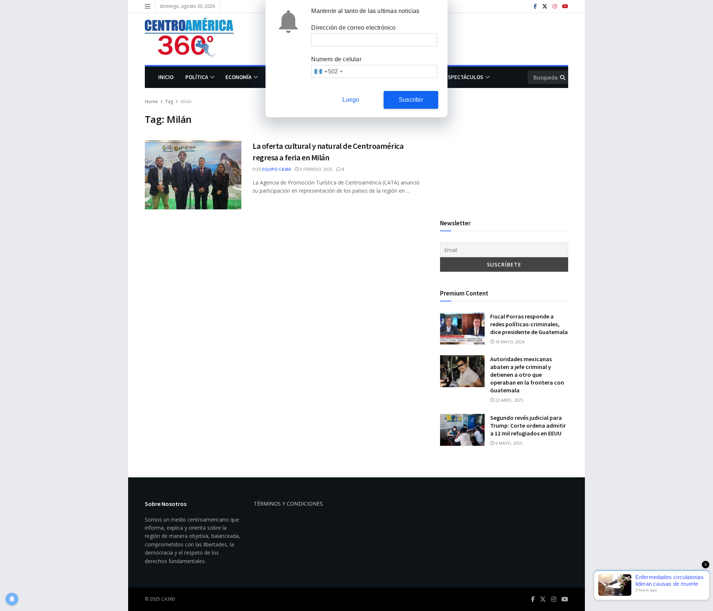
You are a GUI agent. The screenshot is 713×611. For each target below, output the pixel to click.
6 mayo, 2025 (508, 443)
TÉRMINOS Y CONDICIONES (288, 503)
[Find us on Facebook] (535, 6)
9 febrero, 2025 (315, 169)
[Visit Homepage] (194, 39)
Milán (186, 101)
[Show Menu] (147, 6)
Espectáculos (464, 77)
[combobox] (328, 71)
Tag (169, 101)
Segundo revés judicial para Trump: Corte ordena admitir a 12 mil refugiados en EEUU (528, 425)
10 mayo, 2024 (509, 341)
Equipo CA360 (276, 169)
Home (151, 101)
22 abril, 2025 (508, 400)
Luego (350, 100)
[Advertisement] (504, 150)
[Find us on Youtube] (565, 6)
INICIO (165, 77)
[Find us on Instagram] (555, 6)
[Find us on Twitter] (544, 6)
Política (196, 77)
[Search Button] (563, 77)
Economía (238, 77)
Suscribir (411, 100)
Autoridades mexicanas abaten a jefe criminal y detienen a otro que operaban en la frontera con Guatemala (527, 374)
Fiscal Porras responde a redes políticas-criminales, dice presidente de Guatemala (529, 324)
